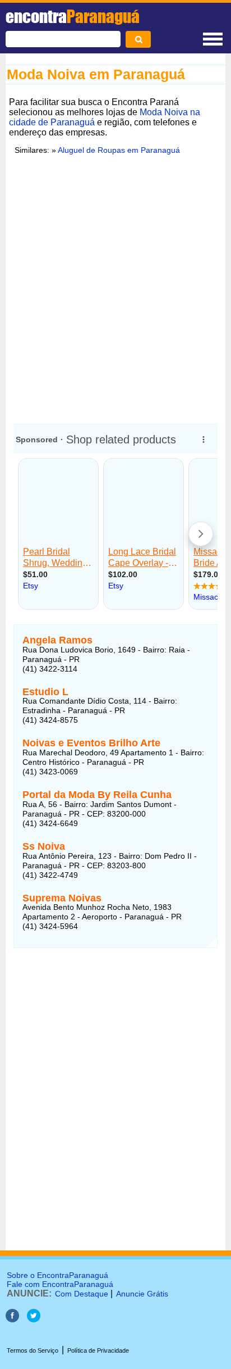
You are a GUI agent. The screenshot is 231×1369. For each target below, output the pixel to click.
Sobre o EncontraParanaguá (57, 1275)
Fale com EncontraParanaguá (60, 1284)
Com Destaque (81, 1293)
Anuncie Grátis (142, 1293)
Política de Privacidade (98, 1350)
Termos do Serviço (32, 1350)
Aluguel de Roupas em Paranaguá (119, 150)
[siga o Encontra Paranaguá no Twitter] (33, 1319)
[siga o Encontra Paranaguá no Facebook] (12, 1319)
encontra (73, 16)
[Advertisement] (115, 287)
